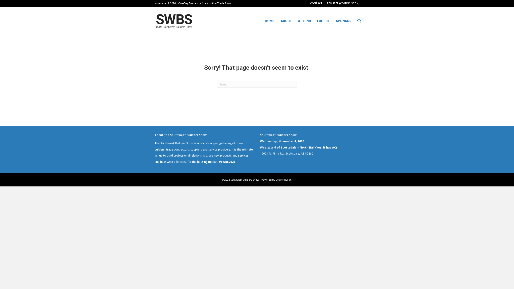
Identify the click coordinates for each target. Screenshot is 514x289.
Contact (316, 3)
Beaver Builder (284, 179)
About (286, 21)
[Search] (356, 21)
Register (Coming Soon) (343, 3)
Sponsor (343, 21)
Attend (304, 21)
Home (270, 21)
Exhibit (323, 21)
